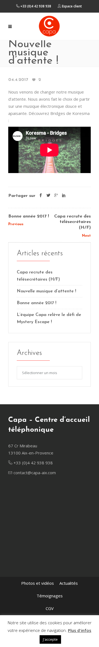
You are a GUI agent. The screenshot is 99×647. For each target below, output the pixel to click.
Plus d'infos (79, 630)
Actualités (68, 583)
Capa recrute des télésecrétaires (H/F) (72, 222)
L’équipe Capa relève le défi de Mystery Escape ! (49, 318)
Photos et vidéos (37, 583)
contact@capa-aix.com (34, 472)
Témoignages (50, 595)
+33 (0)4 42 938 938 (35, 6)
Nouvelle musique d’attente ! (46, 291)
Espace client (71, 6)
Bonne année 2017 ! (28, 216)
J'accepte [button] (50, 639)
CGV (50, 608)
